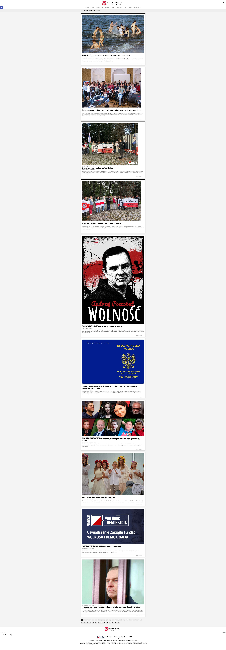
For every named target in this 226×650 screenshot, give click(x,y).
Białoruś (84, 325)
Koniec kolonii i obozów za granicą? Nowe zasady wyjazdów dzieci (106, 55)
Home (82, 10)
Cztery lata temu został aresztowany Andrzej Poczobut (102, 326)
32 (107, 622)
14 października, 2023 (86, 442)
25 (87, 622)
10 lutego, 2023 (85, 548)
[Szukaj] (223, 3)
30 (101, 622)
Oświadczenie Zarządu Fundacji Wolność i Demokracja (101, 546)
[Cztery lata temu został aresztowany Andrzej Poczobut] (113, 280)
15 (121, 619)
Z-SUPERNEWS (91, 108)
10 (107, 619)
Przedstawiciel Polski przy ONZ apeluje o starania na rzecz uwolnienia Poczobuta (111, 607)
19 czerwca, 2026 (85, 57)
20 (135, 619)
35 (115, 622)
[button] (1, 7)
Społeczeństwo (85, 108)
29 (98, 622)
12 (112, 619)
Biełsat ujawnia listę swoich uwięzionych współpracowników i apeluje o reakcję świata (111, 439)
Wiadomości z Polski (90, 437)
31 (104, 622)
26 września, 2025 (85, 169)
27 (93, 622)
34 (112, 622)
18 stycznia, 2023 (85, 608)
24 (84, 622)
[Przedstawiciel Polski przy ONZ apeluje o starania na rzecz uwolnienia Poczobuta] (113, 581)
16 (124, 619)
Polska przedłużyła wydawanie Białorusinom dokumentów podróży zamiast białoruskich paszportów (109, 387)
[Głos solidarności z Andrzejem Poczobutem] (113, 144)
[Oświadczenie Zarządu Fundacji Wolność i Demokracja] (113, 526)
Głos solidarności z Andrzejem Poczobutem (97, 168)
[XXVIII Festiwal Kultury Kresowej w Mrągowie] (113, 474)
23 (81, 622)
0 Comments (91, 57)
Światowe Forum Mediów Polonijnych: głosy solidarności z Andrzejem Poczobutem (112, 110)
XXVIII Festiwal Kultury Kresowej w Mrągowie (98, 497)
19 (132, 619)
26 (90, 622)
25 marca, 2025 (85, 328)
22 (141, 619)
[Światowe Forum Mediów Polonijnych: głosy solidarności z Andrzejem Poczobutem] (113, 88)
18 (129, 619)
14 (118, 619)
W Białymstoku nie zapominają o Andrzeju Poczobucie (101, 223)
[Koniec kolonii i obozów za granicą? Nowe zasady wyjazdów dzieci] (113, 34)
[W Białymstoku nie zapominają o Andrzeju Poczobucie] (113, 201)
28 (95, 622)
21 (138, 619)
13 (115, 619)
